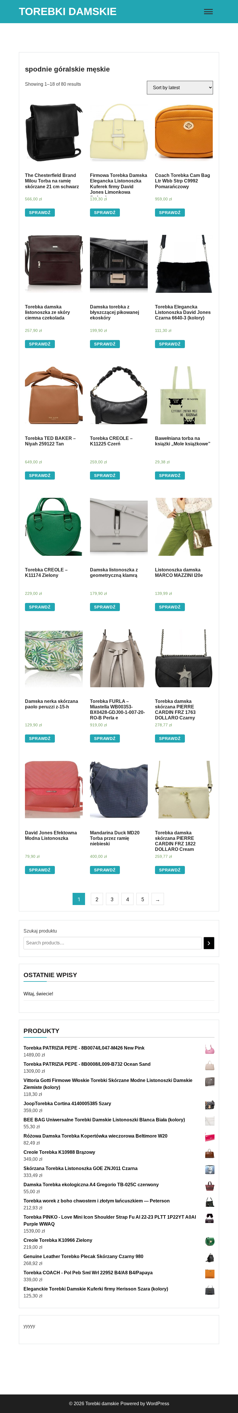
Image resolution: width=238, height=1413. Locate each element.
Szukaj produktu (40, 930)
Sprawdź (40, 212)
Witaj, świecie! (38, 993)
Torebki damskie (68, 11)
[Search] (208, 943)
